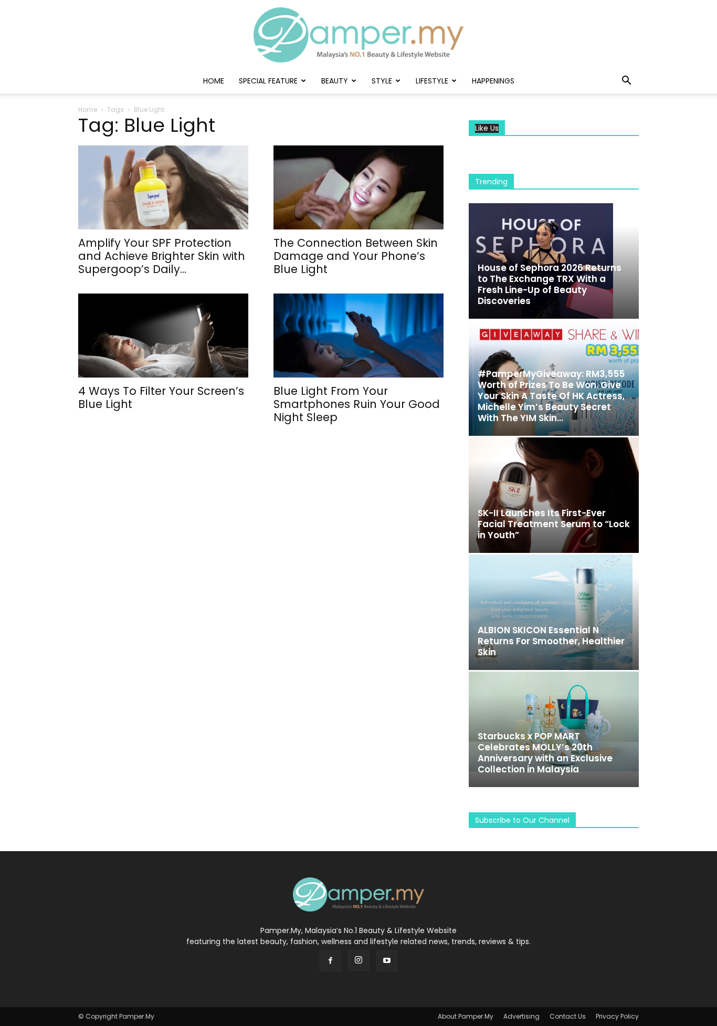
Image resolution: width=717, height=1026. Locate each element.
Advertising (521, 1016)
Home (213, 81)
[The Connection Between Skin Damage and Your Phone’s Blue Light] (358, 187)
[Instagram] (358, 960)
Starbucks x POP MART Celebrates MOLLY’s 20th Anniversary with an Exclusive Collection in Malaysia (545, 753)
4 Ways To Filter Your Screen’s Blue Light (161, 397)
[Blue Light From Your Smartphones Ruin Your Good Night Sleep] (358, 336)
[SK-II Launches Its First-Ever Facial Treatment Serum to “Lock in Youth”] (554, 495)
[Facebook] (330, 960)
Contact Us (568, 1016)
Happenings (493, 81)
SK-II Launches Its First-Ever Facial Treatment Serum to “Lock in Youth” (554, 524)
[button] (626, 82)
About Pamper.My (465, 1016)
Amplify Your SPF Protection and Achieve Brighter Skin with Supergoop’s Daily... (161, 256)
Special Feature (268, 81)
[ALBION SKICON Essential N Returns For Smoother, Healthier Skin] (554, 612)
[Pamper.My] (358, 34)
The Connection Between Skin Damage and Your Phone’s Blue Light (355, 256)
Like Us (487, 128)
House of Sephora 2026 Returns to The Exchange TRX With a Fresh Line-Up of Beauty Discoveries (549, 284)
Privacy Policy (617, 1016)
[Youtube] (386, 960)
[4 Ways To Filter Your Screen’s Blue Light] (163, 336)
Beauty (334, 81)
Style (382, 81)
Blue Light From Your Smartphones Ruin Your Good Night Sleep (356, 404)
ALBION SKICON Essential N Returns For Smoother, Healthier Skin (551, 641)
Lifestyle (432, 81)
